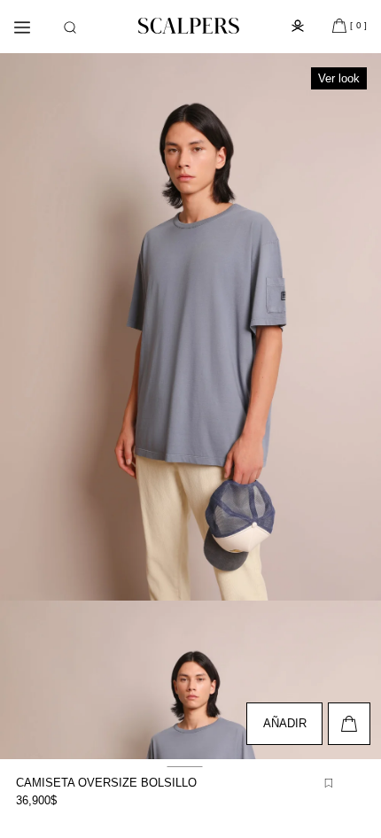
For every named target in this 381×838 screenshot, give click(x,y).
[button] (70, 27)
